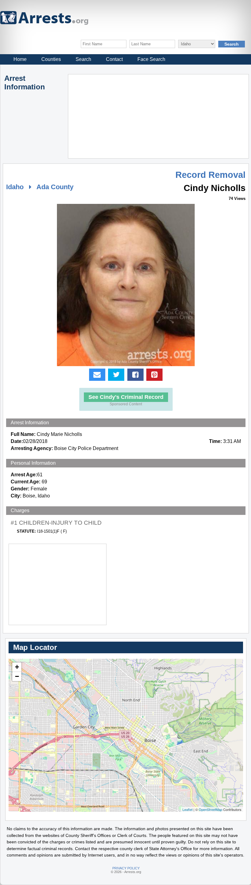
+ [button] (17, 667)
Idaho (15, 187)
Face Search (151, 59)
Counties (51, 59)
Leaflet (187, 809)
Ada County (54, 187)
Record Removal (210, 175)
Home (20, 59)
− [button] (17, 676)
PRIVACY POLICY (126, 868)
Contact (114, 59)
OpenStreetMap (210, 809)
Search (83, 59)
